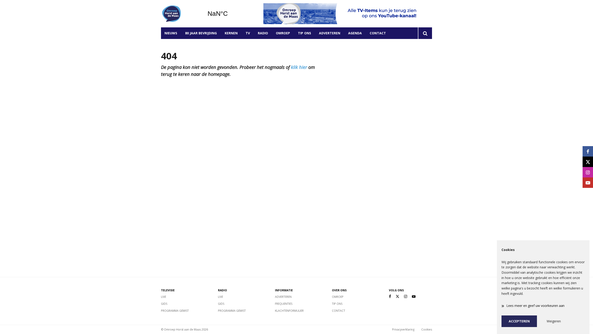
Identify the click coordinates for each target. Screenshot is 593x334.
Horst (229, 13)
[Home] (180, 13)
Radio (263, 33)
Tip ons (304, 33)
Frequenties (283, 304)
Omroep (283, 33)
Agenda (355, 33)
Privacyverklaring (403, 329)
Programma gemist (175, 311)
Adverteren (329, 33)
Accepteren (519, 321)
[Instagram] (405, 297)
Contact (378, 33)
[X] (397, 297)
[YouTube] (414, 297)
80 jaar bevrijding (201, 33)
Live (163, 297)
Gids (164, 304)
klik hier (299, 67)
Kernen (231, 33)
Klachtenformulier (289, 311)
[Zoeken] (425, 33)
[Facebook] (390, 297)
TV (248, 33)
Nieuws (170, 33)
